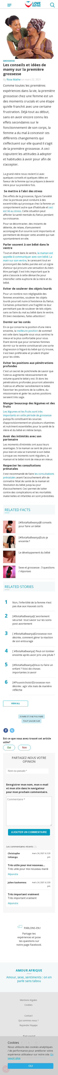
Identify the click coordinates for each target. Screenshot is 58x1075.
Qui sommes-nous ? (28, 1020)
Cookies (28, 1004)
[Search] (52, 6)
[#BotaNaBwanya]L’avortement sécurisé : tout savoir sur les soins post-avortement (32, 620)
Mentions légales (28, 1000)
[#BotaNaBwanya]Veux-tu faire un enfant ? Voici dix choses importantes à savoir (32, 668)
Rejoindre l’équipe (28, 1025)
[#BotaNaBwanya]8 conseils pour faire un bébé (35, 524)
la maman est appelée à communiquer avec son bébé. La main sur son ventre (28, 256)
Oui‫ (30, 1066)
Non (24, 747)
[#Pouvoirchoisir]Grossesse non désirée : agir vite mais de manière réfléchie (32, 686)
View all (15, 703)
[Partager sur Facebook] (5, 730)
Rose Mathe (14, 79)
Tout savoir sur (31, 721)
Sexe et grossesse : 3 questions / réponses (37, 569)
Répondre (13, 874)
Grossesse (9, 60)
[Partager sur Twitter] (12, 730)
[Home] (33, 6)
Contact (28, 1015)
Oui (9, 747)
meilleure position (27, 330)
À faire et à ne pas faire (31, 716)
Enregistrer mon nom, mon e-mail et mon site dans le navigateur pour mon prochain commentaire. (27, 788)
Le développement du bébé (34, 552)
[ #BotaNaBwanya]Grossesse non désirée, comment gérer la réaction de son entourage (32, 637)
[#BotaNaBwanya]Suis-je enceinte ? (33, 539)
